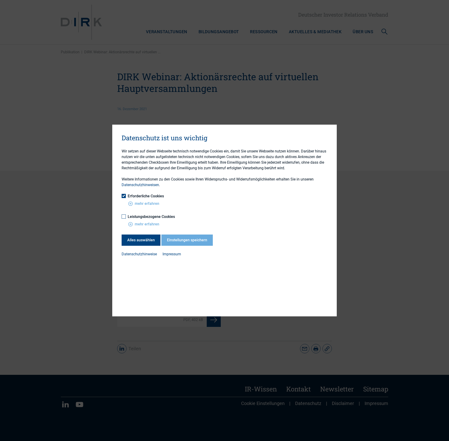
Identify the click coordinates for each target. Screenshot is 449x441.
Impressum (172, 254)
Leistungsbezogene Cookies (151, 216)
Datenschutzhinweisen (140, 185)
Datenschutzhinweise (139, 254)
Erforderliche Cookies (146, 196)
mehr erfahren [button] (147, 203)
